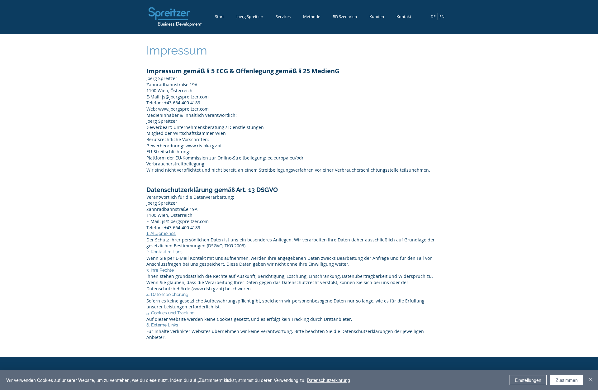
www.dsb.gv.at (208, 289)
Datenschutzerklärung (328, 380)
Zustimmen (567, 380)
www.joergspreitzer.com (183, 109)
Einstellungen (528, 380)
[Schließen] (590, 380)
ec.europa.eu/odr (286, 158)
